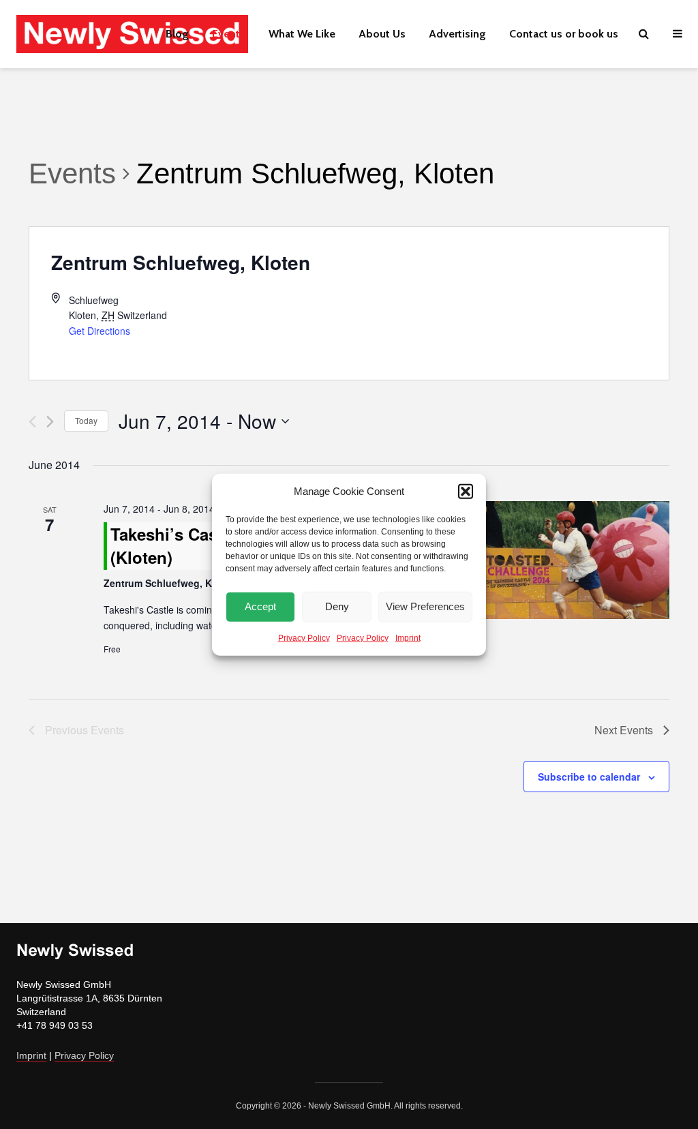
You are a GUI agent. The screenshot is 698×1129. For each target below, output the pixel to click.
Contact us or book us (563, 33)
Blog (177, 33)
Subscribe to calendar (589, 776)
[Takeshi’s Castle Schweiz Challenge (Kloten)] (573, 559)
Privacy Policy (304, 637)
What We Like (302, 33)
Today (86, 420)
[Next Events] (50, 421)
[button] (465, 491)
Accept (260, 606)
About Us (382, 33)
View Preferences (425, 606)
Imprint (408, 637)
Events (228, 33)
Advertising (457, 33)
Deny (337, 606)
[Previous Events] (32, 421)
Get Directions (99, 330)
